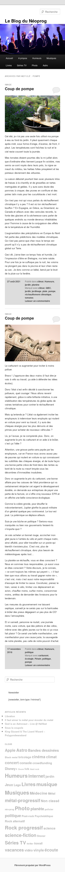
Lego (17, 785)
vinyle (38, 850)
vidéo (29, 850)
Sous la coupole (14, 727)
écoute (51, 850)
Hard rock (34, 769)
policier (49, 809)
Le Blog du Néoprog (26, 21)
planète (35, 284)
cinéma (38, 756)
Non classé (50, 800)
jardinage (36, 291)
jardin (28, 284)
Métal (51, 793)
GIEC (48, 288)
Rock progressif (24, 827)
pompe (51, 291)
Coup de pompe (19, 88)
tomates (29, 297)
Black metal (11, 757)
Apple (10, 750)
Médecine (38, 793)
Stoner (41, 836)
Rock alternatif (15, 821)
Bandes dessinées (43, 750)
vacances (14, 850)
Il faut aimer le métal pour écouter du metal (29, 720)
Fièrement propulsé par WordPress (32, 865)
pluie (44, 291)
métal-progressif (22, 800)
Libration (10, 716)
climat (40, 281)
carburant (43, 655)
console (26, 762)
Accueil (9, 58)
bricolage (24, 757)
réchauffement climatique (38, 294)
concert (12, 762)
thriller (30, 843)
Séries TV (22, 65)
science (49, 828)
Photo (35, 65)
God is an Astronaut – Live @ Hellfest (26, 723)
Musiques (51, 58)
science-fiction (20, 835)
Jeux (9, 784)
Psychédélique (44, 816)
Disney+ (11, 768)
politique (29, 652)
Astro (45, 65)
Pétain (38, 658)
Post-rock (28, 816)
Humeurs (36, 58)
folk (27, 769)
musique (46, 784)
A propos (22, 58)
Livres (9, 65)
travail (38, 843)
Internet (36, 776)
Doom (21, 769)
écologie (29, 658)
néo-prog (9, 809)
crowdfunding (42, 763)
